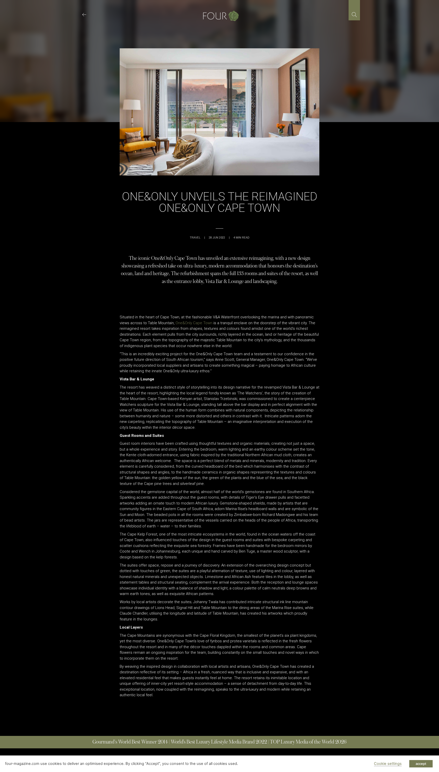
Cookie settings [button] (388, 763)
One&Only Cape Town (194, 323)
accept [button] (421, 764)
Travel (195, 237)
